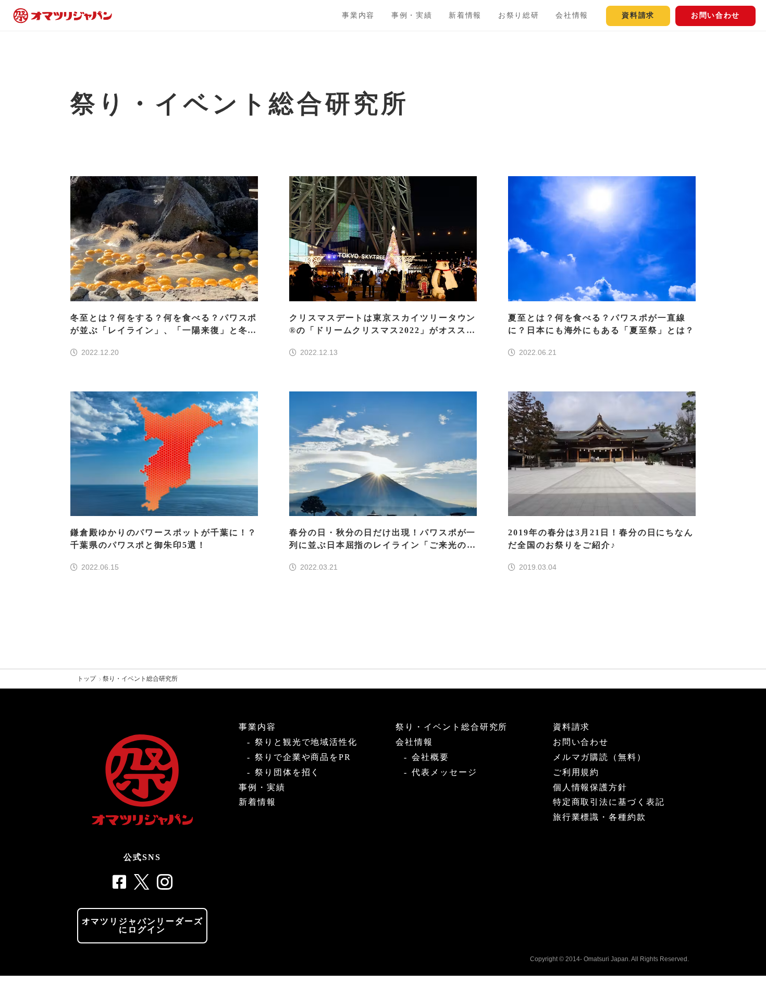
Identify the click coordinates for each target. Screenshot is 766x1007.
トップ (86, 678)
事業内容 (358, 15)
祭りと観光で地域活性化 (306, 742)
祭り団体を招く (287, 772)
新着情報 (465, 15)
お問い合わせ (715, 15)
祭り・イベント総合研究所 (140, 678)
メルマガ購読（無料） (599, 757)
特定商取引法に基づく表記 (609, 801)
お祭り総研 (518, 15)
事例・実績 (411, 15)
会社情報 (571, 15)
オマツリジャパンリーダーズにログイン (142, 925)
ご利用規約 (576, 772)
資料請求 (638, 15)
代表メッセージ (444, 772)
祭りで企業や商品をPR (303, 757)
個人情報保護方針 (590, 787)
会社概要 (430, 757)
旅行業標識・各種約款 (599, 817)
